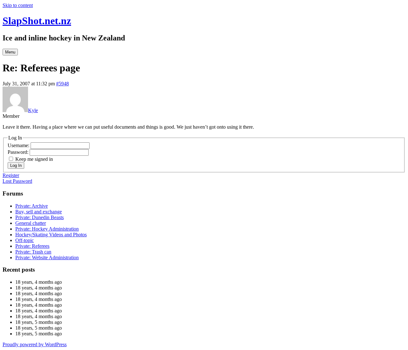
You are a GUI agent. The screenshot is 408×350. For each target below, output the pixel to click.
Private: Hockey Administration (47, 229)
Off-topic (24, 240)
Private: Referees (32, 246)
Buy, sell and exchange (38, 211)
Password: (19, 152)
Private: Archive (31, 206)
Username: (19, 145)
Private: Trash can (33, 251)
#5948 (62, 83)
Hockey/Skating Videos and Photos (51, 234)
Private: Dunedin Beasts (39, 217)
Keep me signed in (34, 159)
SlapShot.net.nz (37, 20)
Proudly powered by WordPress (35, 344)
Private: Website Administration (47, 257)
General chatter (30, 223)
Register (11, 175)
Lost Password (17, 181)
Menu (10, 52)
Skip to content (18, 5)
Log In (16, 165)
